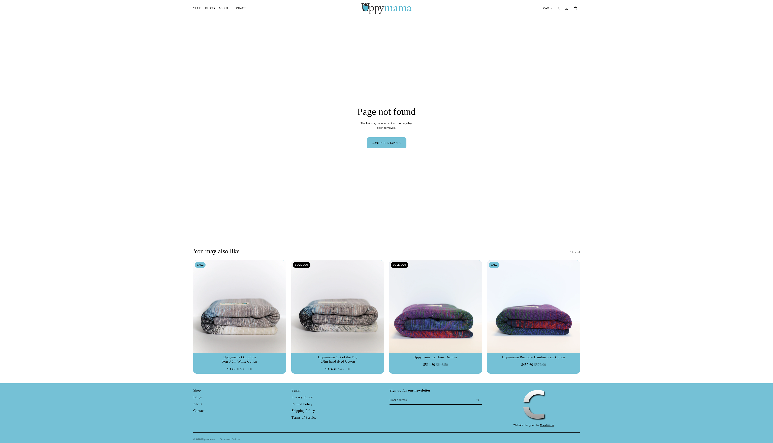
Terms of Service (303, 417)
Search (296, 390)
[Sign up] (478, 400)
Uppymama (208, 439)
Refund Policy (301, 404)
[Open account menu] (566, 8)
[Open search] (558, 8)
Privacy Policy (302, 397)
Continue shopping (387, 143)
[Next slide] (378, 306)
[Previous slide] (297, 306)
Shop (197, 390)
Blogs (197, 397)
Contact (199, 411)
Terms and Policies (230, 439)
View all (575, 252)
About (197, 404)
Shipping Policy (303, 411)
